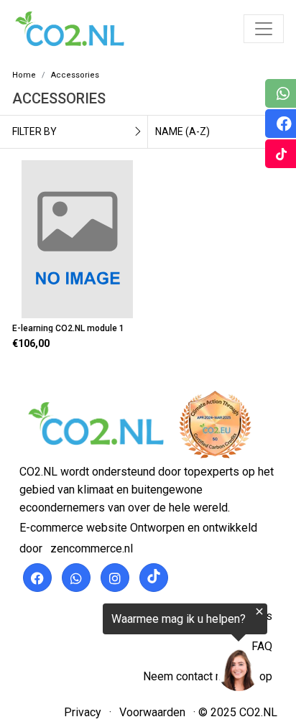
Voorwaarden (152, 712)
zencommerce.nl (91, 548)
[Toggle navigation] (264, 28)
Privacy (82, 712)
